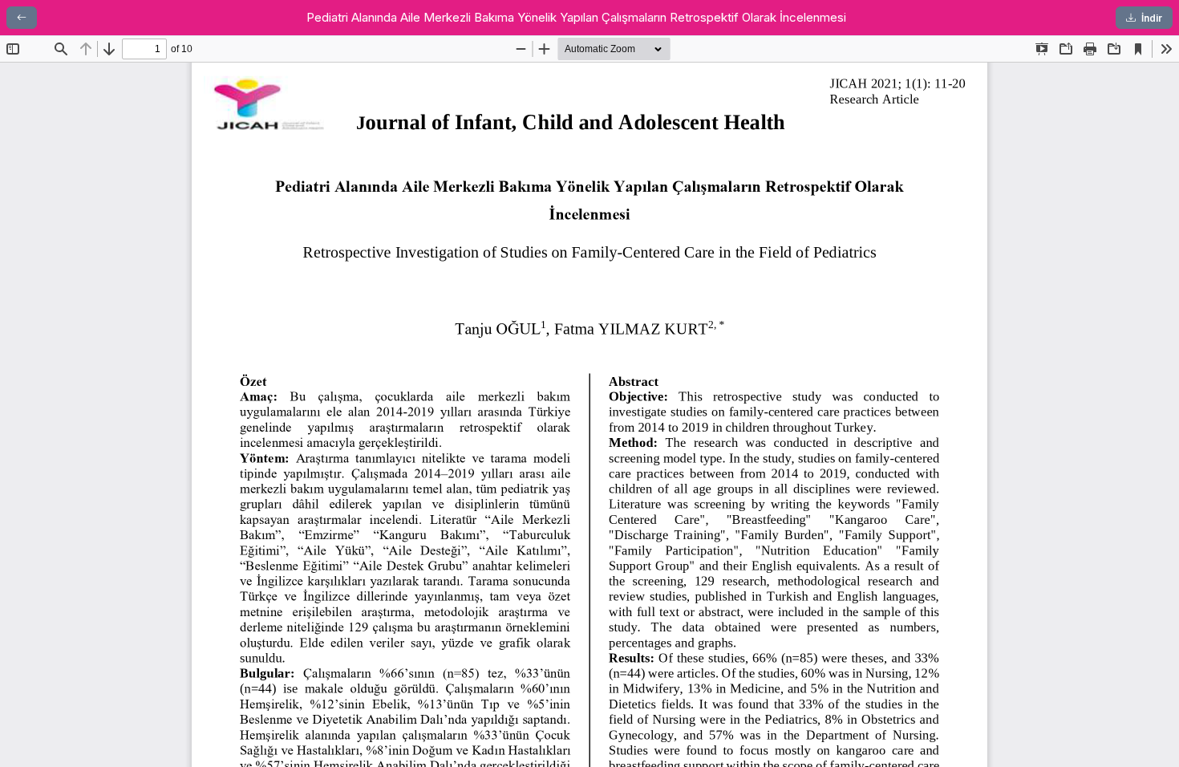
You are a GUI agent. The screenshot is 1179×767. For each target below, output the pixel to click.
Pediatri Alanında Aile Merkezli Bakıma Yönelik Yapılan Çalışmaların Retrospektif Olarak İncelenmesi (576, 17)
